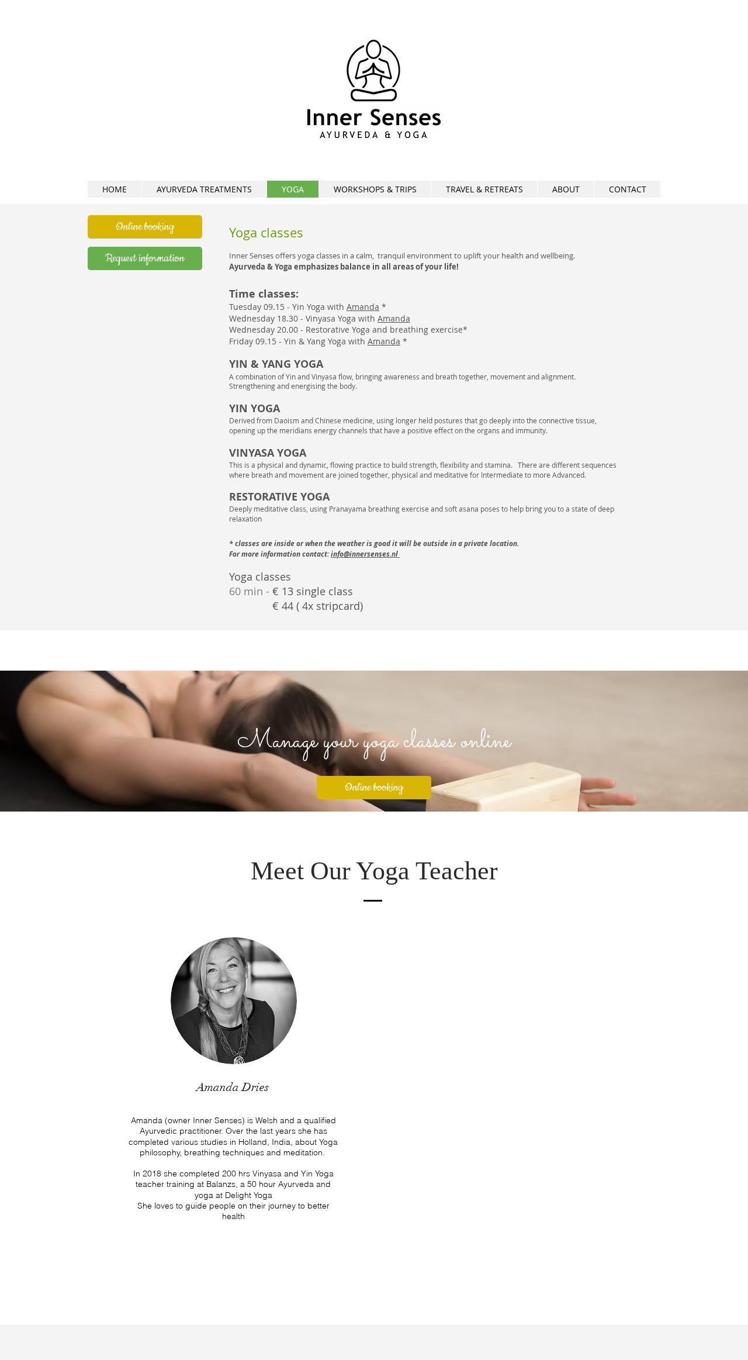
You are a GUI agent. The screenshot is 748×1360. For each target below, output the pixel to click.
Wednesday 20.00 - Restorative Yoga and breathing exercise (346, 329)
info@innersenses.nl (365, 554)
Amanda (363, 306)
